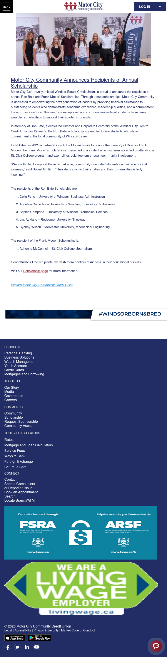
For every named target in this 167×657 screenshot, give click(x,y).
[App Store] (14, 637)
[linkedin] (26, 646)
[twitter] (17, 646)
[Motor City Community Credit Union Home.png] (83, 6)
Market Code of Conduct (78, 630)
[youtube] (36, 646)
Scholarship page (35, 270)
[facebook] (7, 646)
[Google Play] (39, 637)
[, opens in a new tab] (81, 588)
